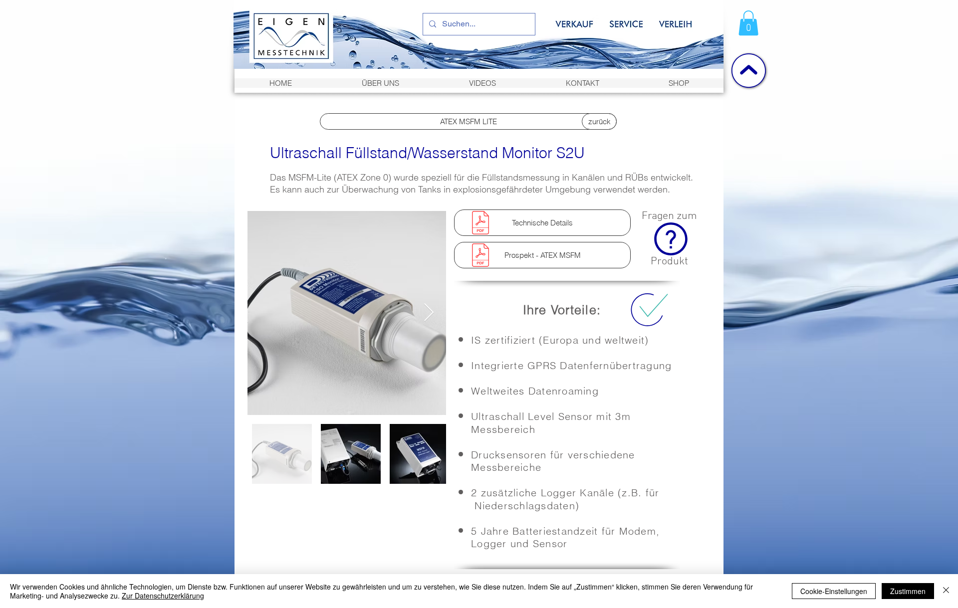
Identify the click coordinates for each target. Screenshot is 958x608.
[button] (748, 22)
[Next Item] (429, 313)
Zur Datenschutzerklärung (163, 596)
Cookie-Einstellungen (833, 591)
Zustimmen (908, 591)
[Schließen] (946, 591)
